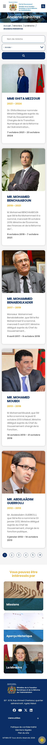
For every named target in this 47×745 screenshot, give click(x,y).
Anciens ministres (13, 28)
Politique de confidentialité (23, 727)
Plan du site (23, 733)
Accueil (7, 25)
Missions (12, 604)
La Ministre (14, 667)
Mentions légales (23, 730)
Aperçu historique (19, 636)
